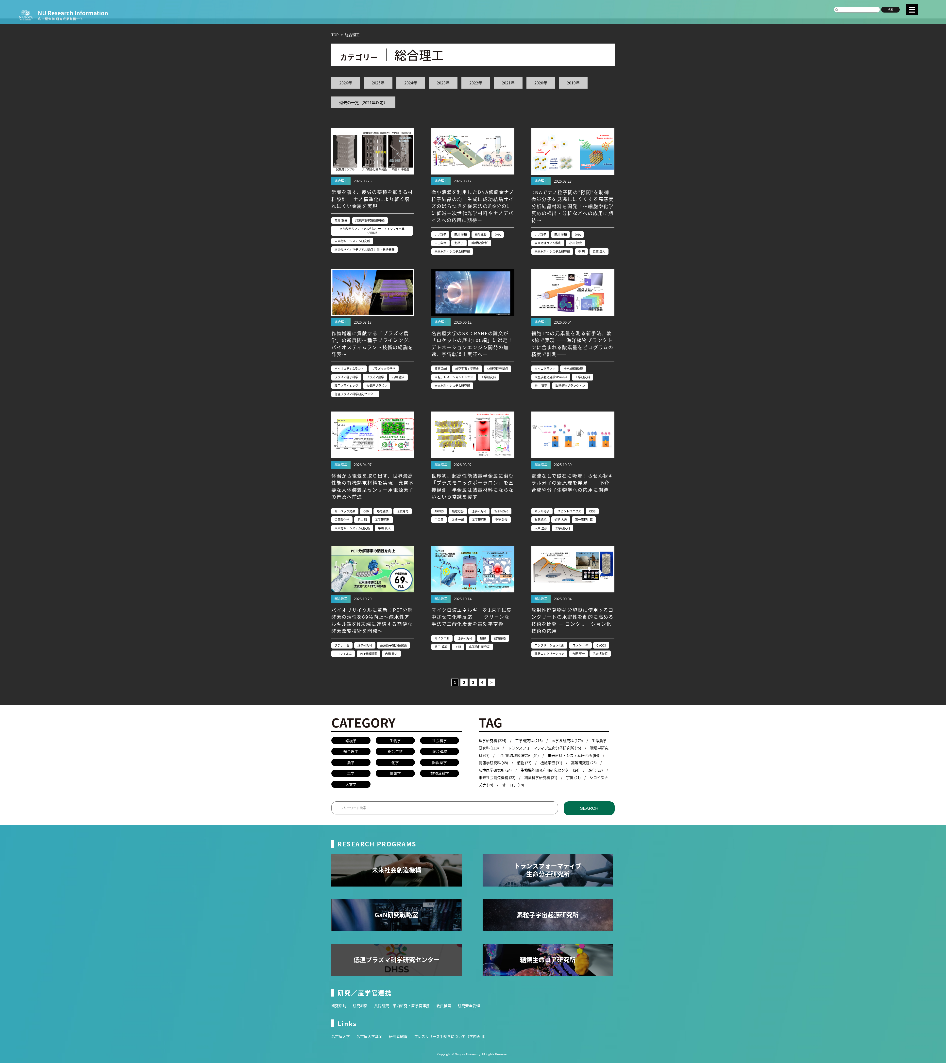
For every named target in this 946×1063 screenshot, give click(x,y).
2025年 (378, 83)
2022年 (475, 83)
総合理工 (341, 180)
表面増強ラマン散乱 (548, 243)
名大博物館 (600, 653)
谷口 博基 (441, 647)
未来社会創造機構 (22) (497, 777)
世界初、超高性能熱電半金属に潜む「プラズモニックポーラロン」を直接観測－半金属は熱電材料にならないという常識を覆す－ (472, 486)
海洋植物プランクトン (570, 385)
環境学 (350, 740)
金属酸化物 (342, 519)
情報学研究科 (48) (493, 762)
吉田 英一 (578, 653)
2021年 (508, 83)
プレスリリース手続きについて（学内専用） (451, 1036)
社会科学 (439, 740)
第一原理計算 (584, 519)
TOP (334, 34)
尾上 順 (362, 519)
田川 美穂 (460, 234)
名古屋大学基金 (369, 1036)
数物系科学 (439, 773)
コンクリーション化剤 (549, 645)
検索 (890, 9)
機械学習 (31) (551, 762)
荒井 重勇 (341, 220)
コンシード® (580, 645)
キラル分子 (542, 511)
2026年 (345, 83)
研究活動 (338, 1005)
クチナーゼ (342, 645)
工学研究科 (488, 377)
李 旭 (581, 251)
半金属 (439, 519)
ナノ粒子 (440, 234)
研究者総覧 (398, 1036)
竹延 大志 (561, 519)
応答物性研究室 (479, 647)
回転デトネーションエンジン (454, 377)
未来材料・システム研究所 (352, 241)
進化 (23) (595, 770)
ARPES (439, 511)
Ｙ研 (458, 647)
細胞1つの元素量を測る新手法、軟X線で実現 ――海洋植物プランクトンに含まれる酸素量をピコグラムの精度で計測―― (572, 344)
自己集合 (440, 243)
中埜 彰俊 (501, 519)
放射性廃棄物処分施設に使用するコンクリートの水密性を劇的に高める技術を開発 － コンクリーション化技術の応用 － (572, 620)
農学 (351, 762)
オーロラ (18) (513, 784)
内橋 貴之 (391, 653)
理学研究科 (479, 511)
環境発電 (402, 511)
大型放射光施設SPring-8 (551, 377)
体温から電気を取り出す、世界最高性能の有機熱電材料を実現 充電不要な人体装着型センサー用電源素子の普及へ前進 (372, 486)
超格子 (459, 243)
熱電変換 (383, 511)
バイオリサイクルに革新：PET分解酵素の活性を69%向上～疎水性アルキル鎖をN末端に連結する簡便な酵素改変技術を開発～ (372, 620)
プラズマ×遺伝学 (383, 368)
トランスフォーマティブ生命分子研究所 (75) (544, 747)
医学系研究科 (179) (567, 740)
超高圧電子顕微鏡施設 (370, 220)
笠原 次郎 (441, 368)
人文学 (350, 784)
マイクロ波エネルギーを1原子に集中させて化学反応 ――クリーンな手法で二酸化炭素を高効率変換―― (472, 616)
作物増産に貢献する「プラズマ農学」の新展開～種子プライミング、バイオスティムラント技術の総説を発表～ (372, 344)
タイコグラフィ (545, 368)
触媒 (483, 638)
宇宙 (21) (573, 777)
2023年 (443, 83)
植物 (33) (524, 762)
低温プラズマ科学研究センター (355, 394)
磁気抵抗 (540, 519)
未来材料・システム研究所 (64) (573, 755)
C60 (366, 511)
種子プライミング (346, 385)
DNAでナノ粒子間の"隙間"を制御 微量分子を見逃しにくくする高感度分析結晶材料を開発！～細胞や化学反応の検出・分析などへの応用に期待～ (572, 206)
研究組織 (360, 1005)
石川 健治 (398, 377)
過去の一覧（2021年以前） (363, 102)
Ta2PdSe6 (501, 511)
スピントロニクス (569, 511)
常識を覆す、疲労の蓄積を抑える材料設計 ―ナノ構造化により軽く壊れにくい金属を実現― (372, 199)
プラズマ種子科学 (346, 377)
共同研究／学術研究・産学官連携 (402, 1005)
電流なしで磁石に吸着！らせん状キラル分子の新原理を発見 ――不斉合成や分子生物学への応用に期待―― (572, 486)
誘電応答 (500, 638)
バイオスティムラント (349, 368)
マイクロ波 (442, 638)
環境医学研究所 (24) (495, 770)
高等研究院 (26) (584, 762)
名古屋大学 (340, 1036)
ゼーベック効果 (345, 511)
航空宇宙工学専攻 (467, 368)
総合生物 (395, 751)
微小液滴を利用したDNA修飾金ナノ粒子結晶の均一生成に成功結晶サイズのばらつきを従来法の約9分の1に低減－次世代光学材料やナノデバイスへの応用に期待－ (472, 206)
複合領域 (439, 751)
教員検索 (443, 1005)
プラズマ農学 (375, 377)
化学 (395, 762)
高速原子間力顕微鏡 (393, 645)
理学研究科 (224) (492, 740)
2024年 (410, 83)
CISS (592, 511)
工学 (351, 773)
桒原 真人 (599, 251)
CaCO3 (601, 645)
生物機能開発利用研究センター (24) (550, 770)
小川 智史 (575, 243)
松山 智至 (541, 385)
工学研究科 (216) (529, 740)
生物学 (395, 740)
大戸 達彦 (541, 528)
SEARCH (589, 808)
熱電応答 (458, 511)
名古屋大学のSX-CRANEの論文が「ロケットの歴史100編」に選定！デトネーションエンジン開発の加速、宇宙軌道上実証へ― (472, 344)
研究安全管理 (469, 1005)
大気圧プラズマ (376, 385)
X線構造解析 (479, 243)
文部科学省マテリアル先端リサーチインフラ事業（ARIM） (372, 230)
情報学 (395, 773)
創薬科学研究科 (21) (540, 777)
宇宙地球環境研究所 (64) (518, 755)
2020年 (540, 83)
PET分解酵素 (368, 653)
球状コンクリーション (549, 653)
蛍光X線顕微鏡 (573, 368)
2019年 (573, 83)
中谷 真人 (384, 528)
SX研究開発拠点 (497, 368)
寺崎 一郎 (458, 519)
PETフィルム (343, 653)
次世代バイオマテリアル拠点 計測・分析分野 (364, 249)
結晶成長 (481, 234)
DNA (498, 234)
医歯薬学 (439, 762)
